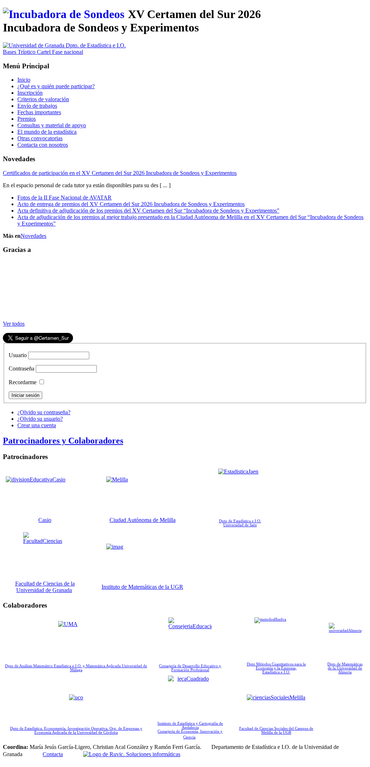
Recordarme (22, 382)
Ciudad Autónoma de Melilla (142, 520)
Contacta (53, 754)
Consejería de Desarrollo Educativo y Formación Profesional (190, 668)
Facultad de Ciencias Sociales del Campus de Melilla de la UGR (276, 730)
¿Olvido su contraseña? (43, 412)
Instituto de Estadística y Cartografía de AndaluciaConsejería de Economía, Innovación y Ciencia (190, 730)
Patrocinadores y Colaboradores (63, 440)
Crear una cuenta (36, 425)
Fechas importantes (39, 112)
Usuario (18, 355)
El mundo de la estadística (47, 132)
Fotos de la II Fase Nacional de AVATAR (64, 197)
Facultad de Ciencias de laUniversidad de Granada (45, 586)
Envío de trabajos (37, 106)
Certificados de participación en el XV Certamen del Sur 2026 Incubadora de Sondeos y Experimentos (120, 173)
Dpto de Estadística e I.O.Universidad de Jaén (240, 523)
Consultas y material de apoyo (51, 125)
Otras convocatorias (40, 138)
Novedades (33, 236)
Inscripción (30, 93)
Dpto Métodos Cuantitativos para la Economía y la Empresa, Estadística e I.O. (276, 668)
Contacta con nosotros (42, 145)
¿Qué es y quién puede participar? (56, 86)
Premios (26, 119)
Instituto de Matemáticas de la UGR (142, 587)
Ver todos (14, 324)
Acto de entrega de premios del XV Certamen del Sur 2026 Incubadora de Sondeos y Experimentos (131, 204)
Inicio (23, 80)
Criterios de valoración (43, 99)
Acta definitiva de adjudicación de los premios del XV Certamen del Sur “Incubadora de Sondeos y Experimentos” (148, 210)
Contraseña (21, 368)
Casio (44, 520)
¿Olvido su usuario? (40, 419)
